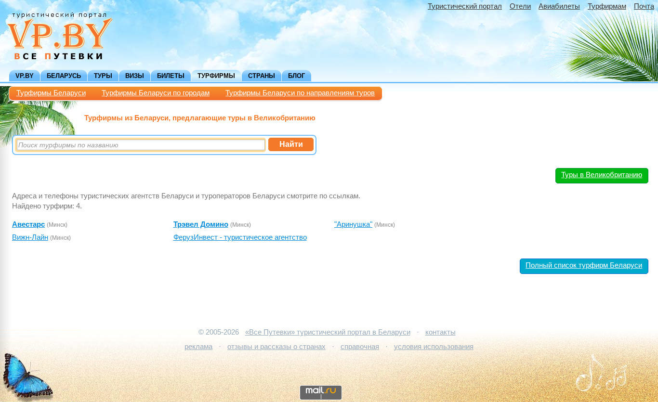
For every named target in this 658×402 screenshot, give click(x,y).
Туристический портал (465, 6)
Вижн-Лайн (30, 237)
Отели (520, 6)
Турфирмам (607, 6)
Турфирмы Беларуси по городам (156, 93)
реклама (198, 346)
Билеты (170, 75)
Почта (644, 6)
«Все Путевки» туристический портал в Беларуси (327, 332)
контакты (440, 332)
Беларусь (64, 75)
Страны (261, 75)
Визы (134, 75)
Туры (103, 75)
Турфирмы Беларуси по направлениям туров (300, 93)
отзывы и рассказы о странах (276, 346)
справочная (360, 346)
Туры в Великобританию (601, 175)
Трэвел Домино (200, 224)
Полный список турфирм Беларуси (584, 265)
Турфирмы (216, 75)
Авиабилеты (559, 6)
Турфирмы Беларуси (51, 93)
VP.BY (24, 75)
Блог (296, 75)
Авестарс (28, 224)
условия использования (434, 346)
